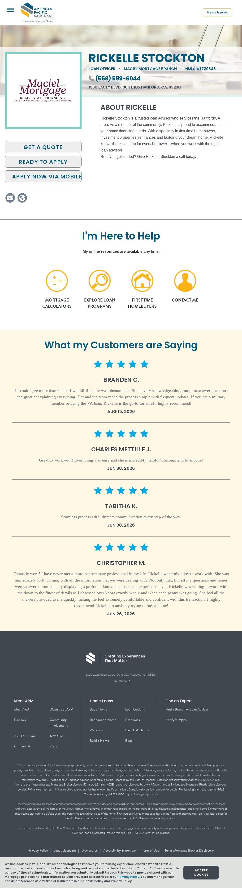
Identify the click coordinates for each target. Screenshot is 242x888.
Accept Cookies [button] (201, 872)
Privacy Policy (38, 850)
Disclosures (90, 850)
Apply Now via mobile (47, 176)
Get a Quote (43, 147)
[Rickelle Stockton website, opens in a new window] (22, 198)
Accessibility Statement (120, 850)
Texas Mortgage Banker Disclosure (189, 850)
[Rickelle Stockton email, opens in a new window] (10, 198)
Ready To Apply (43, 162)
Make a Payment (217, 12)
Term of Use (151, 850)
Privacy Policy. (129, 877)
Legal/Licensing (65, 850)
